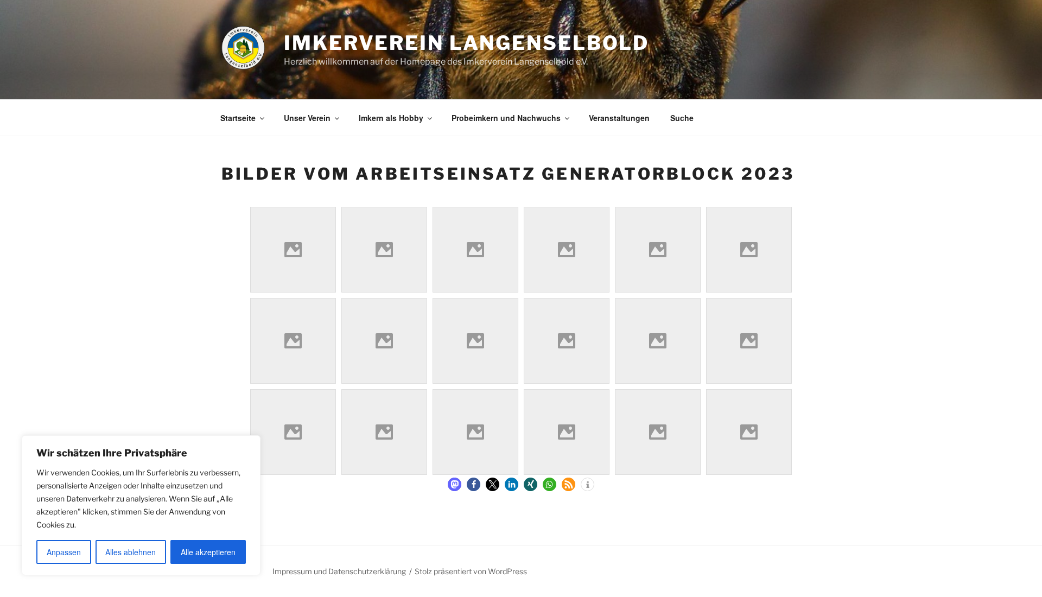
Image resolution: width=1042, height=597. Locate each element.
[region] (141, 505)
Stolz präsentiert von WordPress (471, 571)
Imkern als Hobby (391, 117)
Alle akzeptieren (208, 552)
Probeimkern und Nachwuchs (506, 117)
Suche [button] (682, 117)
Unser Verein (307, 117)
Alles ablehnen (130, 552)
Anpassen (64, 552)
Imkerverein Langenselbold (466, 43)
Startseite (238, 117)
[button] (454, 484)
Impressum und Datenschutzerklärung (339, 571)
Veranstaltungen (619, 117)
